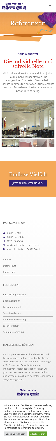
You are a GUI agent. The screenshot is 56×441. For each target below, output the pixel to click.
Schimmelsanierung (13, 332)
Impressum (9, 272)
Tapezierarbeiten (12, 313)
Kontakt (7, 259)
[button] (4, 119)
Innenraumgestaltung (14, 319)
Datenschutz (9, 265)
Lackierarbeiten (11, 325)
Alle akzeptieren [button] (37, 433)
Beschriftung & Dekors (14, 294)
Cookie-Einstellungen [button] (15, 433)
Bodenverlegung (11, 300)
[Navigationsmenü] (50, 6)
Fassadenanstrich (12, 307)
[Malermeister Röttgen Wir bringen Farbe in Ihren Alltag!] (14, 6)
